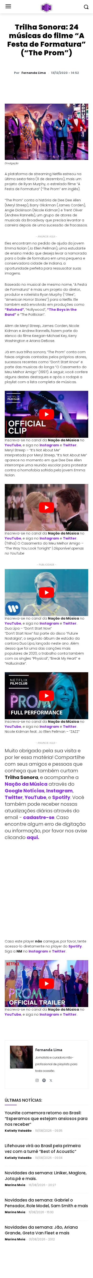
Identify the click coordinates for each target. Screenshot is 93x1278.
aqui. (33, 837)
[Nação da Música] (46, 8)
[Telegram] (57, 85)
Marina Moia (15, 1185)
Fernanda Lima (33, 72)
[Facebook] (46, 85)
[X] (35, 85)
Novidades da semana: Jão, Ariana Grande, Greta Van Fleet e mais (41, 1230)
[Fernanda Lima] (21, 1065)
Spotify (61, 797)
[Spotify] (44, 1078)
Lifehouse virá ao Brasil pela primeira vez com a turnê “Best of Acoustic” (43, 1148)
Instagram (49, 445)
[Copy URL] (79, 85)
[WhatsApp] (24, 85)
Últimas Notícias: (23, 1100)
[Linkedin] (68, 85)
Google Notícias (24, 790)
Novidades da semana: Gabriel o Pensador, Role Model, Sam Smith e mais (46, 1203)
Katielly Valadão (18, 1131)
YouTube (13, 445)
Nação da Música (26, 784)
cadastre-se (38, 817)
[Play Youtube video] (46, 414)
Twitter (70, 445)
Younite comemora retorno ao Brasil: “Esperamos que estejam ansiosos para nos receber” (46, 1118)
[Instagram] (37, 1078)
